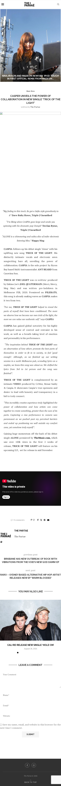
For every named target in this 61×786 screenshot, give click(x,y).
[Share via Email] (48, 520)
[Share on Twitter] (41, 520)
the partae (35, 107)
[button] (3, 45)
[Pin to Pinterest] (44, 520)
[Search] (58, 4)
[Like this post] (33, 520)
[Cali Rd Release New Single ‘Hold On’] (30, 620)
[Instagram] (33, 765)
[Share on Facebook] (38, 520)
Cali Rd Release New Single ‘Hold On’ (30, 645)
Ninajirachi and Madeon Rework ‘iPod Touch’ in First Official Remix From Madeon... (30, 77)
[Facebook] (27, 765)
